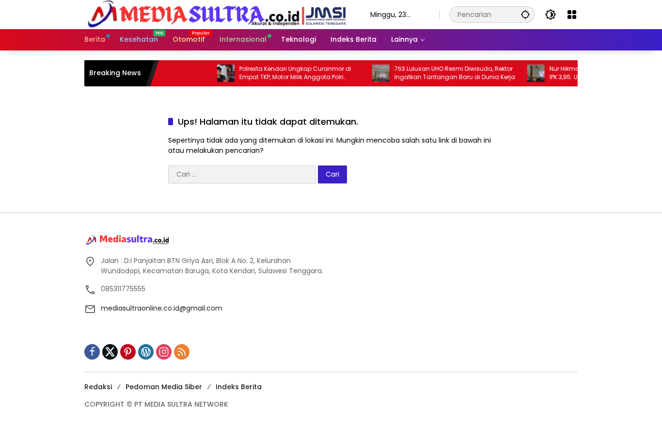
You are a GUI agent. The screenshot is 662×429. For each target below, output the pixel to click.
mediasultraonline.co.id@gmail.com (161, 308)
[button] (525, 14)
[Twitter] (110, 352)
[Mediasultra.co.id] (217, 14)
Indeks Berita (239, 387)
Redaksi (98, 387)
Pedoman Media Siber (164, 387)
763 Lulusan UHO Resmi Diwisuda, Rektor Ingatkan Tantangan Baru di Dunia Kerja (446, 73)
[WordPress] (146, 352)
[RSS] (181, 352)
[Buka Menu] (572, 14)
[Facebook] (92, 352)
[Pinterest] (128, 352)
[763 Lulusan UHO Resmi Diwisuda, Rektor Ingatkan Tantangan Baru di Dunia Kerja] (372, 73)
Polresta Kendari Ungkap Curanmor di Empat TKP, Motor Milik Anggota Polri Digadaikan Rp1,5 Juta (287, 73)
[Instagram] (164, 352)
